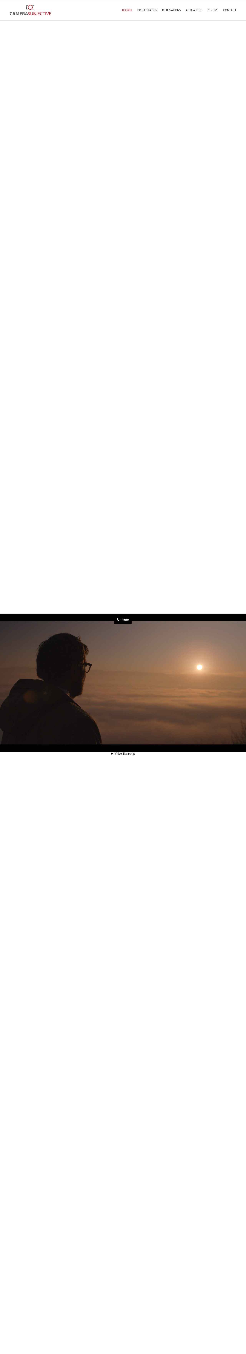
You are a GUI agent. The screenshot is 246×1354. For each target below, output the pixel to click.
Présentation (147, 10)
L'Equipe (212, 10)
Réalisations (171, 10)
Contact (229, 10)
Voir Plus (122, 1334)
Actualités (194, 10)
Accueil (127, 10)
